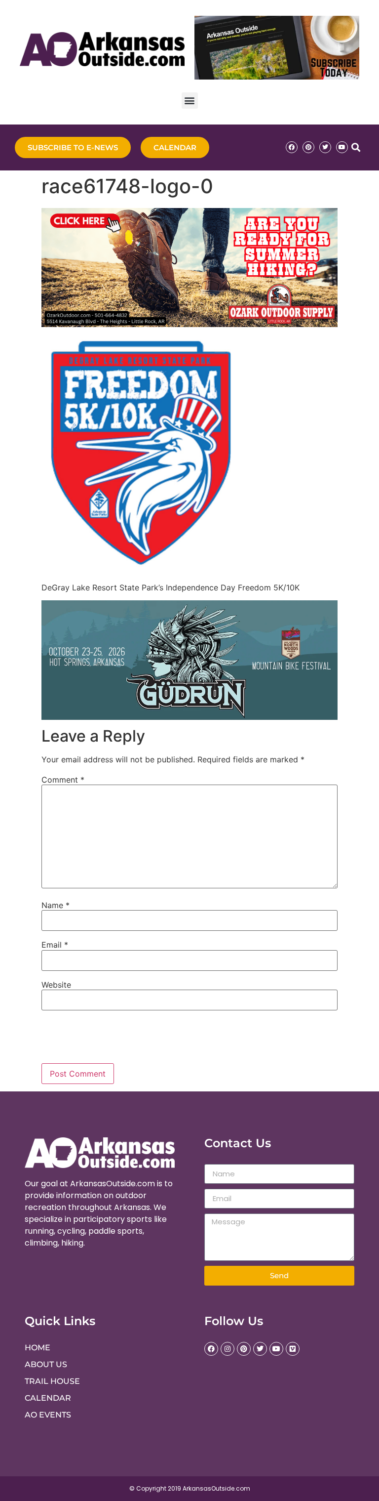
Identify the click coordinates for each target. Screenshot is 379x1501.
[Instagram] (227, 1349)
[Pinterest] (308, 147)
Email (54, 945)
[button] (190, 100)
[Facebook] (292, 147)
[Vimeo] (293, 1349)
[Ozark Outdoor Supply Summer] (189, 324)
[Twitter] (325, 147)
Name (55, 905)
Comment (62, 780)
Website (56, 985)
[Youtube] (342, 147)
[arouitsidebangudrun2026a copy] (189, 717)
